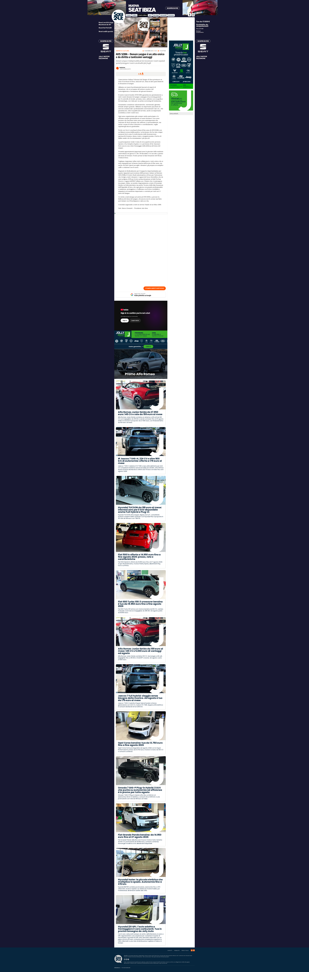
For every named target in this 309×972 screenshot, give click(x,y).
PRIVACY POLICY (185, 950)
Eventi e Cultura (142, 15)
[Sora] (118, 23)
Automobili (163, 15)
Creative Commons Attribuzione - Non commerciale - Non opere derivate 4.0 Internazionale (148, 956)
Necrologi (156, 15)
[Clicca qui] (140, 316)
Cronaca (128, 15)
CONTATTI (169, 950)
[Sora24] (192, 950)
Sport (150, 15)
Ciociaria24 (171, 15)
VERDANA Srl (117, 967)
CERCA (148, 347)
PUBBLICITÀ (177, 950)
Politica (135, 15)
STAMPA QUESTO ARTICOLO (154, 288)
